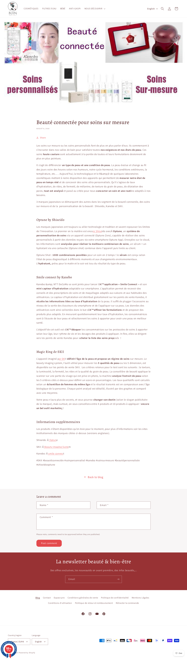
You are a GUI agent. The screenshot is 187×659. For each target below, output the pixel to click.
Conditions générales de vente (83, 597)
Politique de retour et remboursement (94, 603)
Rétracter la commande (127, 603)
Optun (52, 440)
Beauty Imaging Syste (56, 446)
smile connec (55, 453)
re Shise (97, 231)
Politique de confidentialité (115, 597)
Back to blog (95, 477)
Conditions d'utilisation (60, 603)
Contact (47, 597)
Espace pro (59, 597)
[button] (95, 8)
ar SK (62, 358)
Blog (37, 597)
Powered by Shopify (27, 652)
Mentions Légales (140, 597)
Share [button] (43, 137)
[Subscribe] (118, 579)
